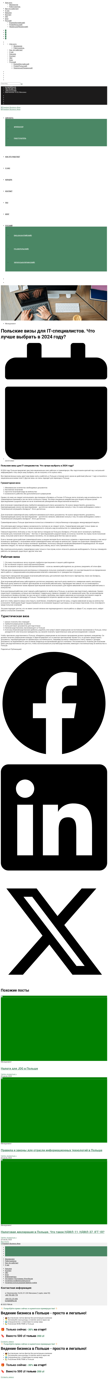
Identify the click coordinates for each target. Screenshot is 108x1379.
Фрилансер (13, 5)
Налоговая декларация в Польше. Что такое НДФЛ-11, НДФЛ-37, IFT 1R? (52, 1232)
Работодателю (10, 1261)
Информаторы (11, 1277)
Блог (7, 19)
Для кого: (8, 3)
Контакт (8, 15)
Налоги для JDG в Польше (19, 1068)
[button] (54, 703)
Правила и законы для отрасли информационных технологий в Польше (51, 1150)
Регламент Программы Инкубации (19, 1279)
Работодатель (14, 7)
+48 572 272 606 (10, 90)
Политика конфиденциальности (17, 1281)
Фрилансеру (10, 1259)
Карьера (8, 13)
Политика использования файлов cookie (21, 1283)
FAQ (6, 17)
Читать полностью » (9, 1074)
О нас (7, 11)
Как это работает (12, 9)
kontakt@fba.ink (10, 87)
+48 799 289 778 (10, 89)
